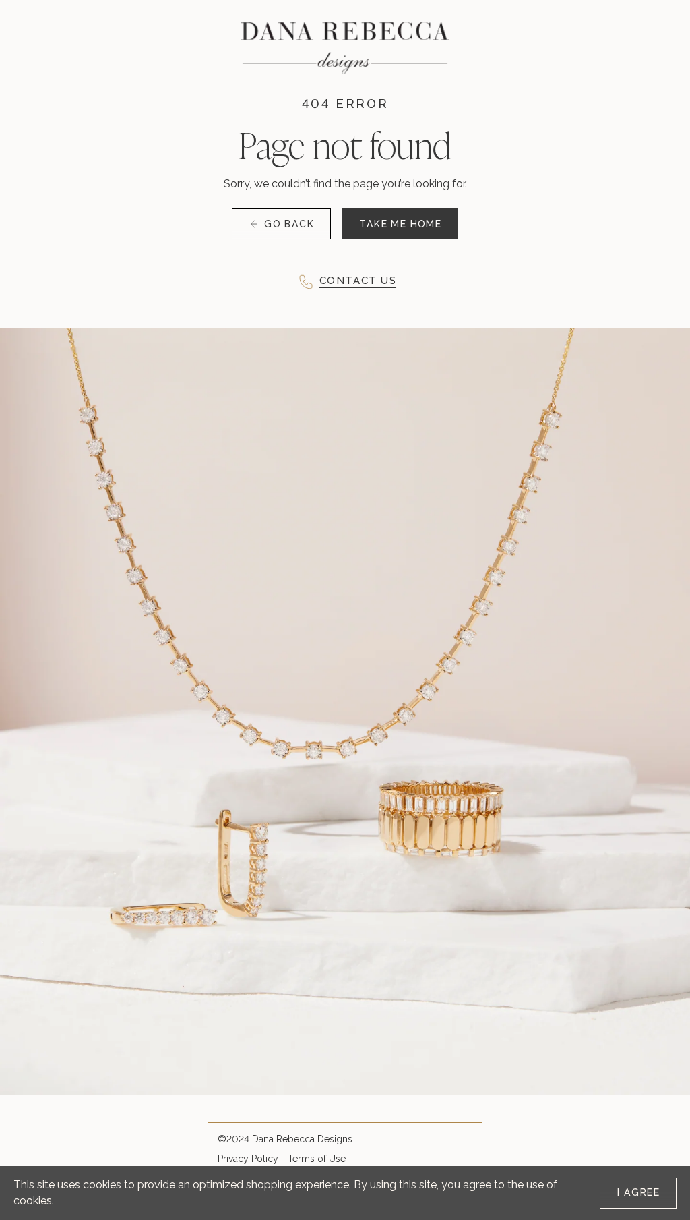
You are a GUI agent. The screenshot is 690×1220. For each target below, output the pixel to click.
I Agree (638, 1192)
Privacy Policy (248, 1158)
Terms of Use (317, 1158)
